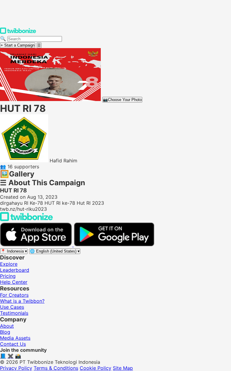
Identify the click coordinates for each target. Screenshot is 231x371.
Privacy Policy (16, 368)
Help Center (13, 282)
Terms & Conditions (56, 368)
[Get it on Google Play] (114, 245)
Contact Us (13, 344)
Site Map (123, 368)
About (7, 326)
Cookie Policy (95, 368)
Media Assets (15, 338)
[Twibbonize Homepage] (18, 32)
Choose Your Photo (122, 99)
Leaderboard (14, 270)
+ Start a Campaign (18, 45)
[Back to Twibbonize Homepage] (26, 219)
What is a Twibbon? (22, 301)
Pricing (8, 276)
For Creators (14, 295)
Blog (5, 332)
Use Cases (12, 307)
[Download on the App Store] (37, 245)
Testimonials (14, 313)
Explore (8, 264)
